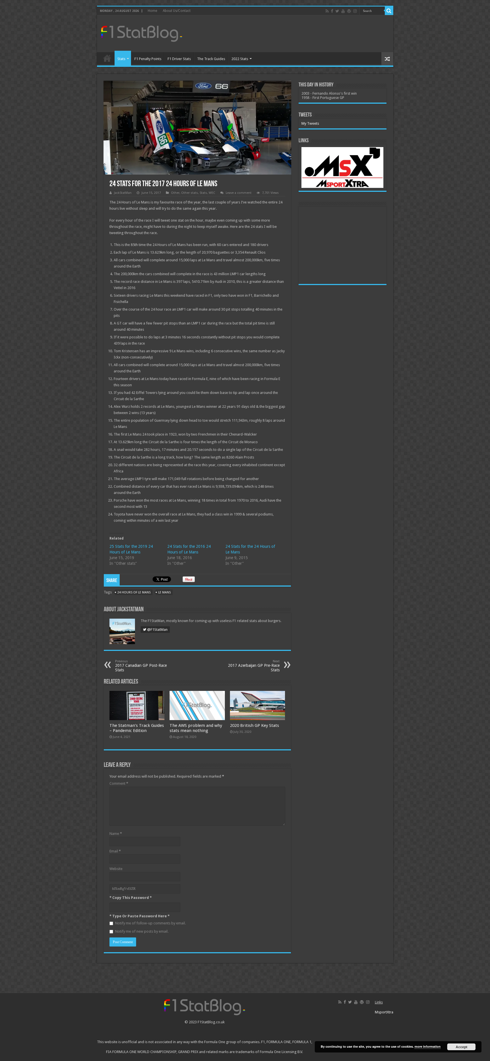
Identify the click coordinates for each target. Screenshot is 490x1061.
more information (428, 1046)
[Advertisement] (286, 33)
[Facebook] (332, 11)
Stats (121, 59)
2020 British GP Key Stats (254, 725)
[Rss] (327, 11)
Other (175, 193)
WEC (212, 193)
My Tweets (310, 123)
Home (152, 11)
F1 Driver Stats (179, 59)
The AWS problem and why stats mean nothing (196, 728)
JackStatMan (123, 193)
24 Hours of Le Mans (134, 592)
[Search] (389, 11)
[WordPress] (349, 11)
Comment (118, 783)
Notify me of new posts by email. (141, 931)
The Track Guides (211, 59)
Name (115, 833)
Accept (461, 1046)
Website (115, 869)
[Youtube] (343, 11)
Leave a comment (239, 193)
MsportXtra (384, 1012)
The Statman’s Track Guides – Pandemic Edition (136, 728)
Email (115, 851)
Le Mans (164, 592)
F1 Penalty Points (147, 59)
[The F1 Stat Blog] (141, 32)
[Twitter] (337, 11)
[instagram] (355, 11)
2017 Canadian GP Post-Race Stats (141, 665)
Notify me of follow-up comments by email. (150, 923)
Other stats (189, 193)
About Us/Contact (177, 11)
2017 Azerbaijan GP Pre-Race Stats (254, 665)
